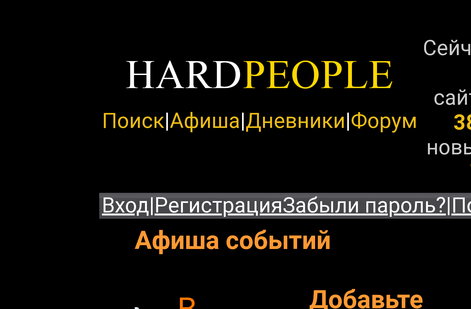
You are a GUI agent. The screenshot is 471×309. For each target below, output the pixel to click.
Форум (384, 120)
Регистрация (219, 205)
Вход (125, 205)
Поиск (133, 120)
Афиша (205, 120)
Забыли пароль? (364, 205)
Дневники (295, 120)
